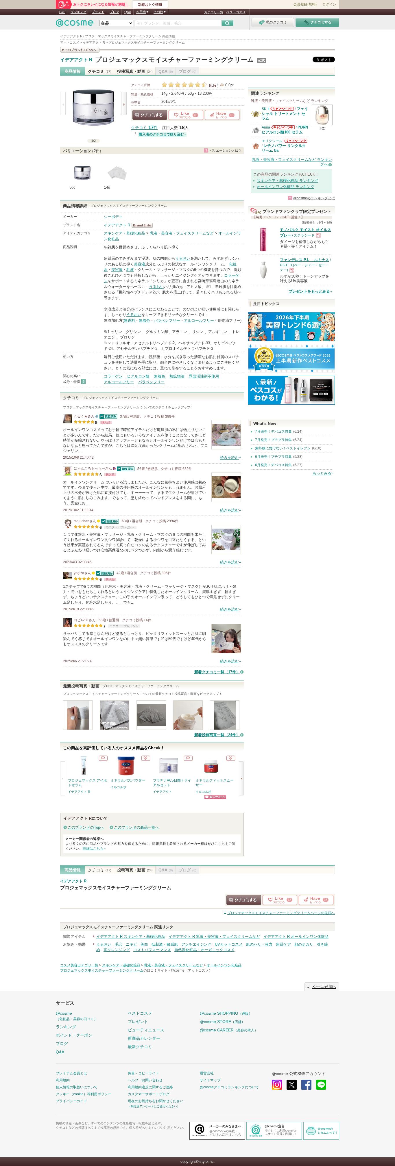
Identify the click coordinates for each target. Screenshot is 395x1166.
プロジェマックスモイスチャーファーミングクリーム (174, 59)
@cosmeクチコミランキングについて (229, 1087)
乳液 (130, 269)
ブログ (114, 12)
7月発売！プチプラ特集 (273, 440)
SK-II (265, 109)
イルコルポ (118, 787)
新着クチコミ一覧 (217, 672)
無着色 (144, 320)
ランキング (78, 12)
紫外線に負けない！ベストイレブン (283, 448)
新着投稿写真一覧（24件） (217, 735)
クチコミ (99, 71)
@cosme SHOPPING (226, 1013)
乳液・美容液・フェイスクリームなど (182, 233)
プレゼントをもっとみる (309, 291)
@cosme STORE (222, 1021)
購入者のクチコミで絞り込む (161, 134)
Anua (266, 127)
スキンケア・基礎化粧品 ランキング (287, 180)
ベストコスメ (236, 12)
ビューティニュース (146, 1030)
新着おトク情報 (150, 5)
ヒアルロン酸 (138, 376)
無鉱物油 (176, 376)
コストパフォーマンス (152, 950)
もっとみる (322, 473)
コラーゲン (113, 376)
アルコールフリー (199, 320)
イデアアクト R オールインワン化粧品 (295, 936)
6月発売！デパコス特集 (273, 465)
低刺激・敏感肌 (165, 944)
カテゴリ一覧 (213, 12)
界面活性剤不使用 (204, 376)
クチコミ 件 (144, 128)
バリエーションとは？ (225, 150)
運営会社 (207, 1073)
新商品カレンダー (144, 1038)
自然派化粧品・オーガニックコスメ (204, 950)
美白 (144, 944)
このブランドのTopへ (86, 827)
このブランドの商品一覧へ (136, 827)
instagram (277, 1085)
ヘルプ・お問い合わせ (145, 1080)
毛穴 (118, 944)
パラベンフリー (167, 320)
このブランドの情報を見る (79, 50)
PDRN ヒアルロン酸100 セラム (285, 129)
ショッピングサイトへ (215, 797)
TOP (62, 12)
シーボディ (113, 217)
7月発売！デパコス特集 (273, 431)
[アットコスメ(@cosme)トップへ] (74, 24)
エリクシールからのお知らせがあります (295, 141)
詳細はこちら (93, 849)
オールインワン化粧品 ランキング (285, 187)
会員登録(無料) (305, 4)
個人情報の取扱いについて (76, 1087)
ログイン (329, 4)
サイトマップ (210, 1080)
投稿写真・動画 (135, 71)
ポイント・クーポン (74, 1035)
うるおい (182, 258)
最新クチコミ (140, 1046)
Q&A (127, 12)
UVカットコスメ (229, 944)
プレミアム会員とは (71, 1073)
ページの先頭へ (281, 913)
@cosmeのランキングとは (314, 198)
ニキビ (131, 944)
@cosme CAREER (229, 1030)
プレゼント (138, 1021)
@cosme (76, 1016)
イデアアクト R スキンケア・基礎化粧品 (130, 936)
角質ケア (283, 944)
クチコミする (149, 115)
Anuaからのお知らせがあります (283, 127)
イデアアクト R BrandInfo (144, 225)
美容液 (139, 264)
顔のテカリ (303, 944)
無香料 (129, 320)
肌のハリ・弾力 (259, 944)
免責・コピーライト (143, 1073)
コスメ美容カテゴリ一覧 (79, 965)
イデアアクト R (76, 59)
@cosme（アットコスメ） (191, 970)
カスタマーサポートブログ (148, 1094)
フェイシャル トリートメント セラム (285, 113)
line (321, 1085)
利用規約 (63, 1080)
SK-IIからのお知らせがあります (282, 109)
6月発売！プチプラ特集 (273, 457)
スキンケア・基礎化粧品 (124, 233)
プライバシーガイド (71, 1101)
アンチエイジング (196, 944)
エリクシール (272, 141)
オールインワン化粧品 (224, 965)
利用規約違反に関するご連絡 (150, 1087)
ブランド (98, 12)
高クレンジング (117, 950)
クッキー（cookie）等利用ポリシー (83, 1094)
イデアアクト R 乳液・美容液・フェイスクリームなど (214, 936)
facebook (306, 1085)
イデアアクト (162, 791)
